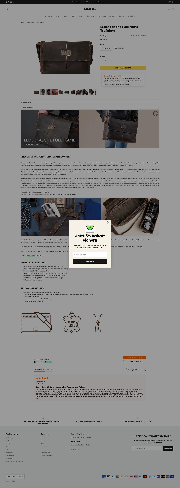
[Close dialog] (108, 222)
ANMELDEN (90, 261)
